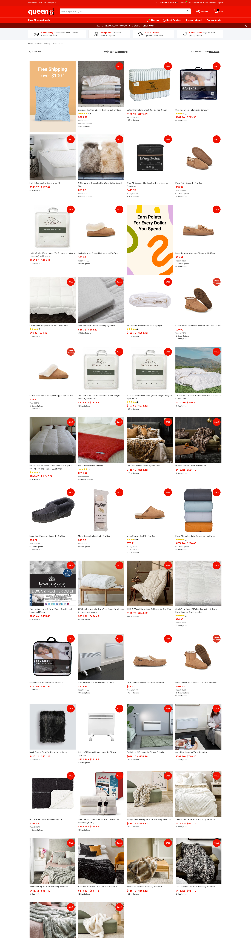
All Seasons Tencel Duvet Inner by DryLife (145, 325)
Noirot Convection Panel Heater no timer (96, 682)
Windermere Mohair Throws (90, 466)
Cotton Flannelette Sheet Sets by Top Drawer (147, 110)
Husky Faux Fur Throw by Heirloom (190, 466)
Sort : (207, 52)
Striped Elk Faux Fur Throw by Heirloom (144, 886)
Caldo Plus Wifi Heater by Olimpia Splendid (145, 752)
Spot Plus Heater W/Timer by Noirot (191, 752)
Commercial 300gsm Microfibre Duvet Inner (49, 325)
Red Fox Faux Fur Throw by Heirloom (143, 466)
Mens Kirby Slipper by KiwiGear (189, 183)
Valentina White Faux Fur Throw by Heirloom (195, 819)
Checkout (212, 3)
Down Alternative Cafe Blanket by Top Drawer (195, 536)
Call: (195, 3)
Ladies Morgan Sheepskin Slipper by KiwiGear (98, 253)
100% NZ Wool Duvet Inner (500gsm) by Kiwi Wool (149, 609)
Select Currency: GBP (166, 3)
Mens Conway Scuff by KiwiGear (141, 536)
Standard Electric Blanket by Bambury (192, 110)
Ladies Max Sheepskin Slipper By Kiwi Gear (145, 682)
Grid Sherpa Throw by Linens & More (46, 819)
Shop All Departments (39, 20)
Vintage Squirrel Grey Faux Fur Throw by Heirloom (149, 819)
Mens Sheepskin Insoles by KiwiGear (94, 536)
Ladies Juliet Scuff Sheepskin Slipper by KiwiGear (51, 395)
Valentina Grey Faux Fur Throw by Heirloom (49, 886)
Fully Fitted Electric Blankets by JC (45, 183)
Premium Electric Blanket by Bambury (46, 682)
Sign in (220, 3)
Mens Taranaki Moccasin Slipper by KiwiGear (195, 253)
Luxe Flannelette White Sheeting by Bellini (96, 325)
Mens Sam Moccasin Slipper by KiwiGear (47, 536)
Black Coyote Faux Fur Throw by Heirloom (48, 752)
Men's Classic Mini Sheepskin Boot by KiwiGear (196, 682)
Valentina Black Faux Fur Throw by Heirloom (97, 886)
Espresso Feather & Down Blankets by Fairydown (99, 110)
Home (205, 3)
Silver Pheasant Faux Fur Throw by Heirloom (195, 886)
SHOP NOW (148, 26)
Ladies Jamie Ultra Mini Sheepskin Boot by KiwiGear (198, 325)
